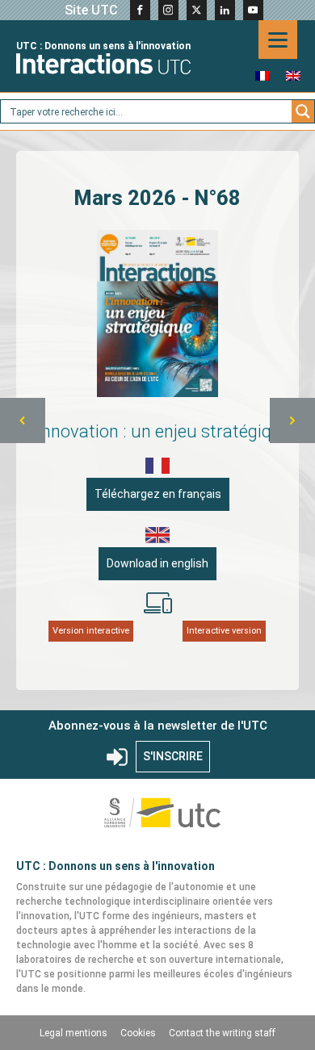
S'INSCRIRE (173, 756)
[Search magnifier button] (303, 111)
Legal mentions (73, 1033)
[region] (157, 420)
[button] (22, 420)
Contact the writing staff (222, 1033)
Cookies (138, 1033)
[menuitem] (262, 75)
